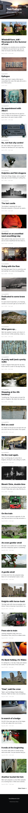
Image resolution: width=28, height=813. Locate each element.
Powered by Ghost (14, 801)
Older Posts (22, 788)
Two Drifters (12, 798)
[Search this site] (2, 2)
